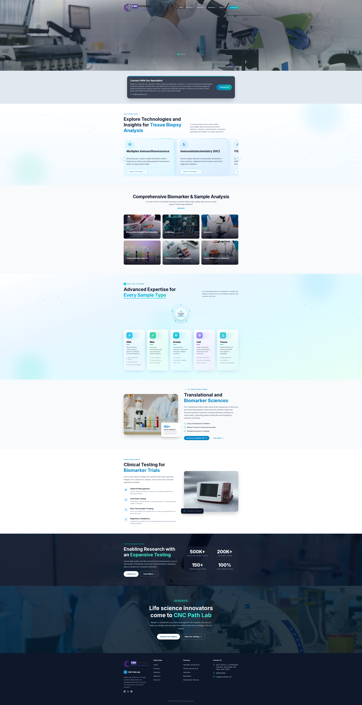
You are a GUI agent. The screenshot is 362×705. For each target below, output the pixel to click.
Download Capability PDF (195, 438)
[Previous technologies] (124, 157)
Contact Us (233, 7)
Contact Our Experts (168, 637)
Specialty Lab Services (191, 665)
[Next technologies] (238, 157)
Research (156, 676)
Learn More (217, 438)
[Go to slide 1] (177, 54)
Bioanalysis (187, 676)
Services (189, 7)
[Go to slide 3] (184, 54)
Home (181, 7)
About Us (223, 7)
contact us (131, 574)
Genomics (211, 7)
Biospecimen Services (191, 680)
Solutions (200, 7)
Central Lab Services (190, 668)
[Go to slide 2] (181, 54)
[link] (145, 157)
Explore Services (181, 53)
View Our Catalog (192, 637)
